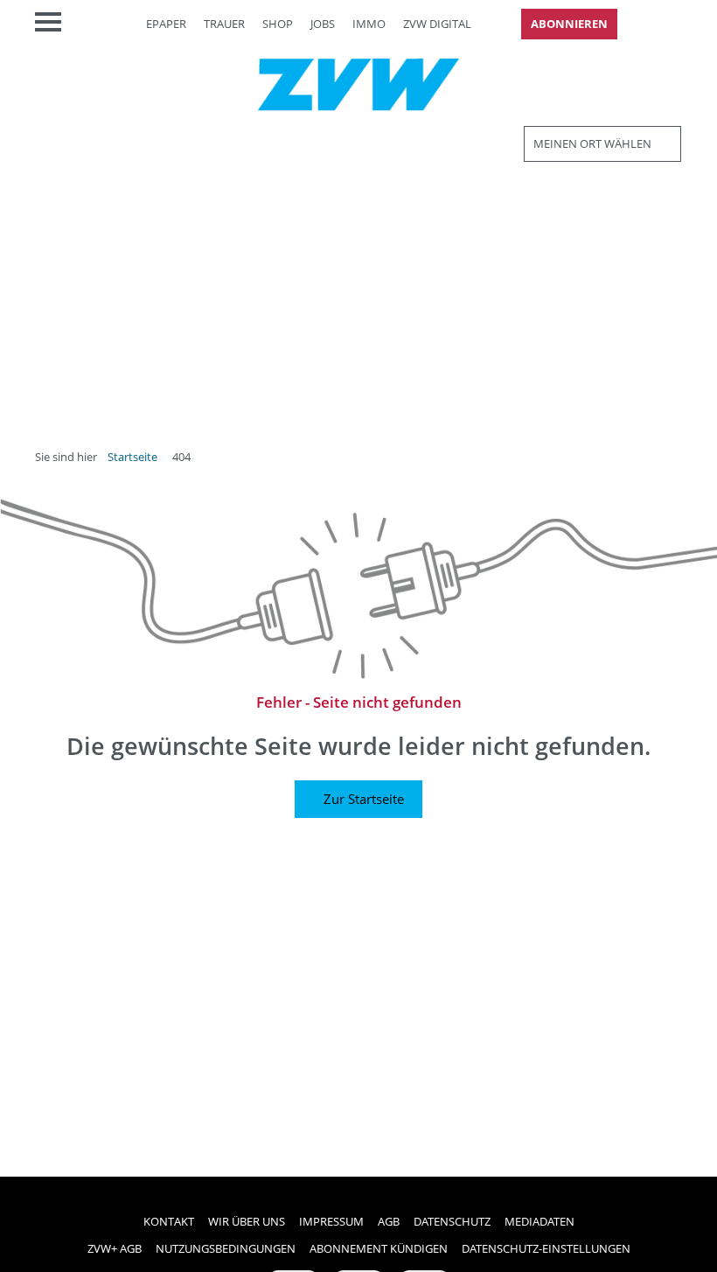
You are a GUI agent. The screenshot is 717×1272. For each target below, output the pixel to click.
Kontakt (168, 1221)
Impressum (331, 1221)
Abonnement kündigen (379, 1248)
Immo (369, 23)
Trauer (224, 23)
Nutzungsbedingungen (226, 1248)
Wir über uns (246, 1221)
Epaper (166, 23)
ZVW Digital (437, 23)
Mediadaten (539, 1221)
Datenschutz (452, 1221)
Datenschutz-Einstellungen (546, 1248)
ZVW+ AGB (114, 1248)
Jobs (322, 23)
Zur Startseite (364, 798)
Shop (277, 23)
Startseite (132, 457)
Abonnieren (569, 23)
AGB (389, 1221)
